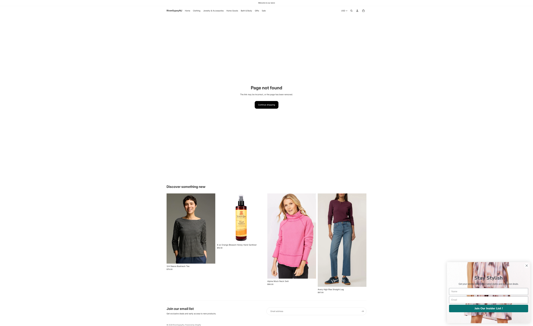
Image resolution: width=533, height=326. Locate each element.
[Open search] (351, 11)
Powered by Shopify (193, 325)
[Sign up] (362, 311)
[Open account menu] (357, 11)
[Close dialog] (526, 265)
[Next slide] (312, 236)
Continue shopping (266, 105)
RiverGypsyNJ (178, 325)
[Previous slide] (271, 236)
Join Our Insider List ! (489, 308)
